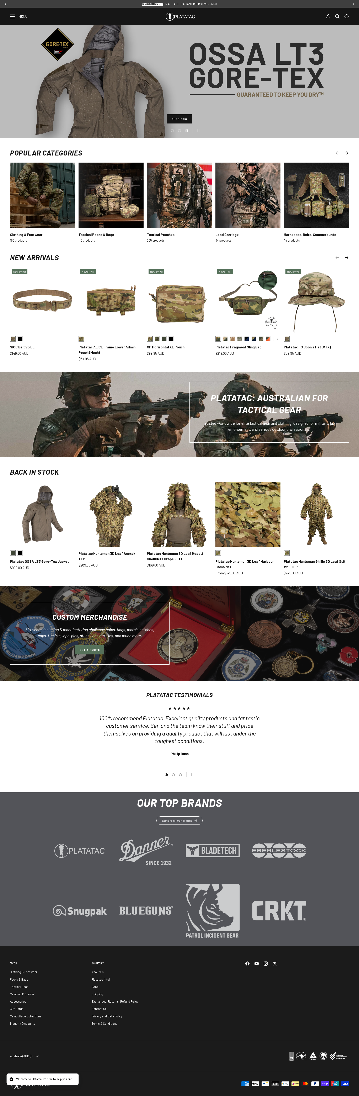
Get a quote (90, 650)
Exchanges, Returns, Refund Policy (115, 1001)
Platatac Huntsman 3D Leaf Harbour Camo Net (244, 564)
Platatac (66, 1083)
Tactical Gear (19, 987)
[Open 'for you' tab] (13, 1080)
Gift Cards (16, 1009)
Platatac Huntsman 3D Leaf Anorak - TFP (108, 556)
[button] (346, 16)
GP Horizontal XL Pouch (165, 347)
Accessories (18, 1001)
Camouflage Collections (25, 1016)
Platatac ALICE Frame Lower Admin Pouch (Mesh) (107, 349)
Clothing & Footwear (26, 234)
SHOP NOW (179, 119)
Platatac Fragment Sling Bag (238, 347)
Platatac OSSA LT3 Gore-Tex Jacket (39, 561)
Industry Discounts (22, 1023)
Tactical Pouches (161, 234)
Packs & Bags (19, 979)
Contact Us (99, 1009)
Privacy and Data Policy (107, 1016)
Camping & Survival (22, 994)
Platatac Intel (101, 979)
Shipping (97, 994)
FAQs (95, 987)
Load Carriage (227, 234)
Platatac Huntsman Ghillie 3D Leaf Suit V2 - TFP (314, 564)
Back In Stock (34, 472)
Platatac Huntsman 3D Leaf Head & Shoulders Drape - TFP (175, 556)
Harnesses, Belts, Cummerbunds (310, 234)
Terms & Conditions (104, 1023)
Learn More (80, 857)
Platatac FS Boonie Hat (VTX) (307, 347)
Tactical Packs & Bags (96, 234)
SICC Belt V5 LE (22, 347)
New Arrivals (34, 257)
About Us (98, 972)
